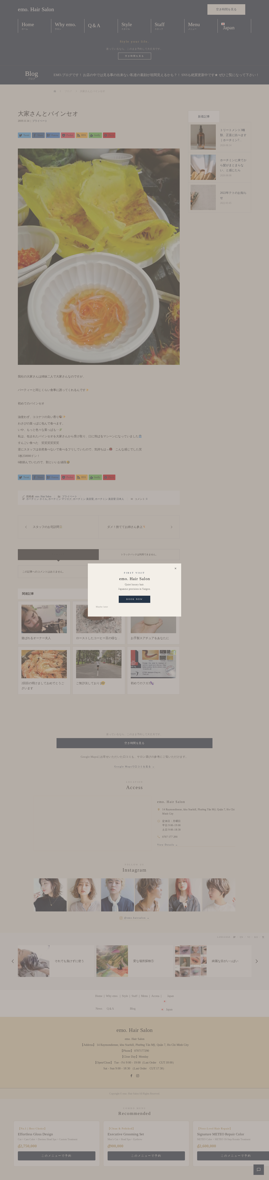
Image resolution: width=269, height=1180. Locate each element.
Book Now (134, 599)
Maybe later (102, 607)
